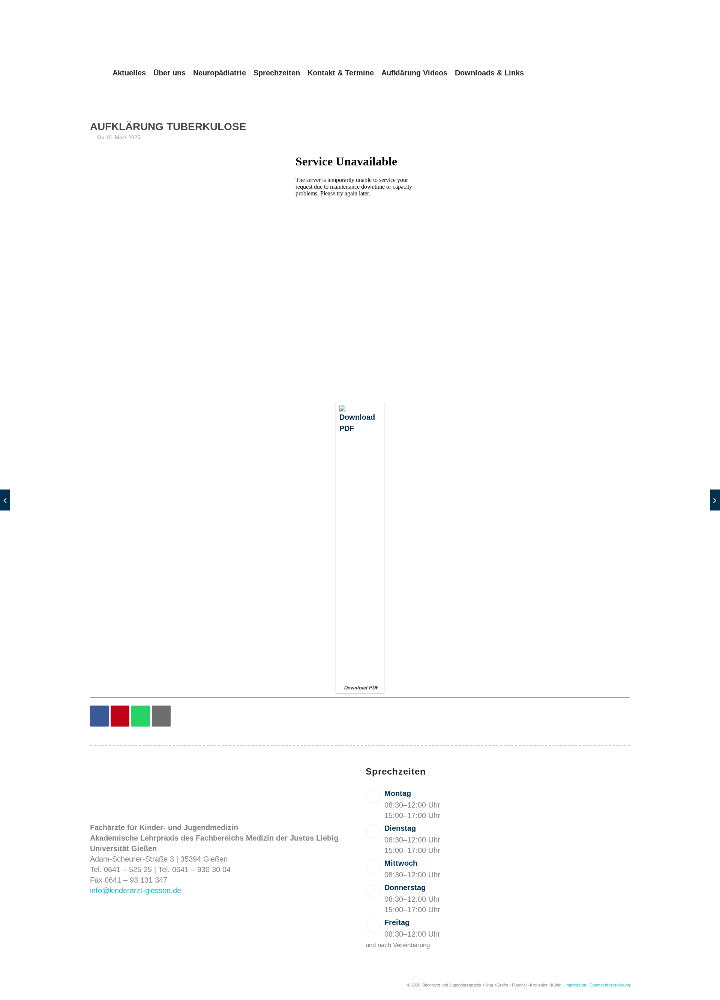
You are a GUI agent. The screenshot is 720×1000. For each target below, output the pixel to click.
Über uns (169, 73)
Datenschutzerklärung (610, 985)
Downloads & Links (489, 73)
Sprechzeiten (277, 73)
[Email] (161, 716)
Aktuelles (129, 73)
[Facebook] (99, 716)
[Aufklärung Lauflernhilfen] (5, 500)
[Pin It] (120, 716)
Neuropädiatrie (219, 73)
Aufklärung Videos (414, 73)
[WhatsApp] (140, 716)
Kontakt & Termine (341, 73)
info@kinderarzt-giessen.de (135, 890)
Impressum (576, 985)
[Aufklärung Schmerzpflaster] (715, 500)
